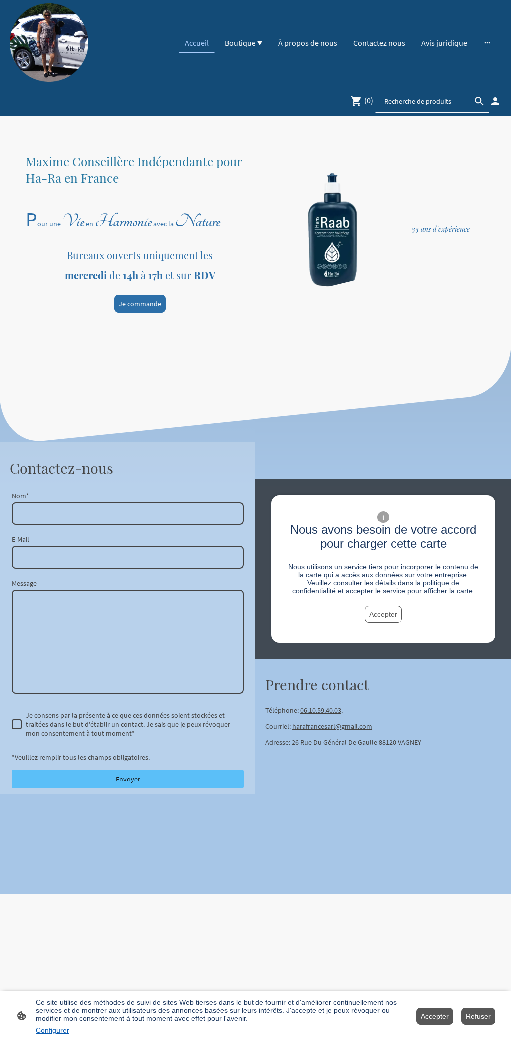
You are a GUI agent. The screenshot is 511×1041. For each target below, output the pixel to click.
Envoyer (128, 779)
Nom (20, 495)
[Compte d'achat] (495, 101)
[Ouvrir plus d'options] (487, 42)
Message (24, 583)
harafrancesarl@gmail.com (332, 726)
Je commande (140, 303)
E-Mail (20, 539)
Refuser (478, 1016)
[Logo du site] (49, 42)
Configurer (52, 1030)
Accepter (383, 614)
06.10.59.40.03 (320, 710)
